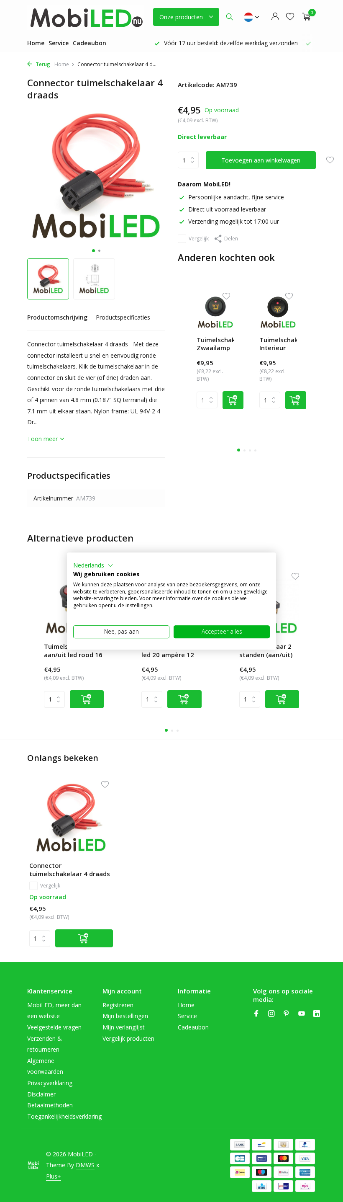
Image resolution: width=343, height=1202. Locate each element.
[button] (93, 565)
